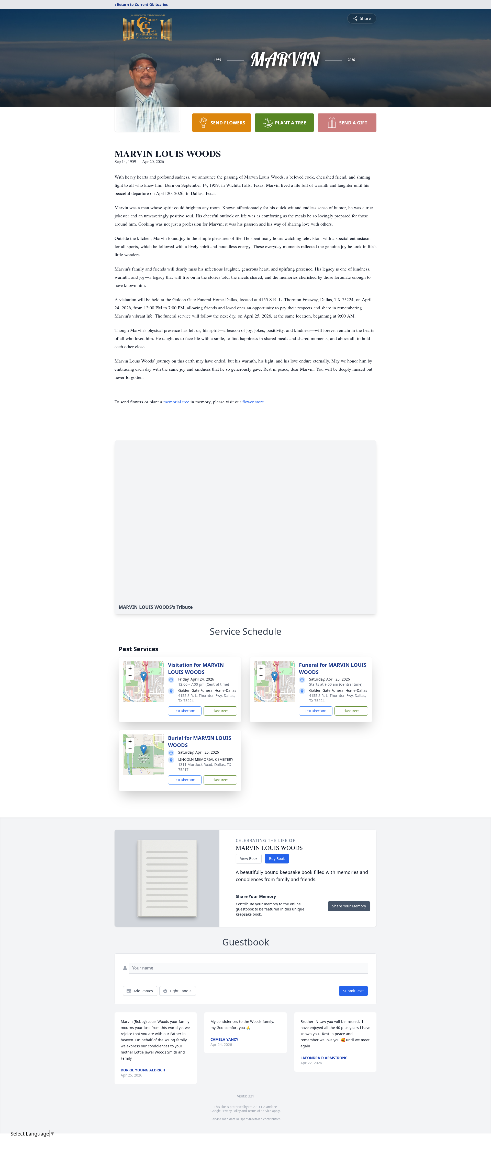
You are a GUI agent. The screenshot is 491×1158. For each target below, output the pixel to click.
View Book (248, 858)
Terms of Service (259, 1111)
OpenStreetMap (251, 1119)
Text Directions (184, 711)
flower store (253, 402)
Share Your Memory (349, 906)
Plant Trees (220, 711)
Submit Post (353, 990)
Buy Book (277, 858)
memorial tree (176, 402)
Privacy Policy (231, 1111)
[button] (143, 676)
